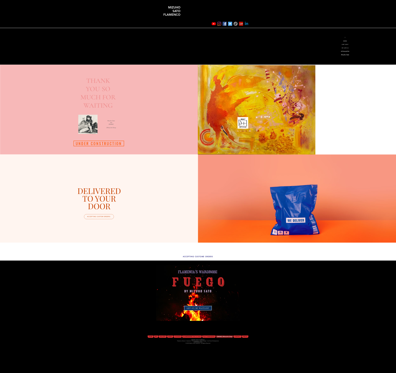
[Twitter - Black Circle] (238, 21)
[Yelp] (241, 24)
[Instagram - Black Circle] (244, 21)
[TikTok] (236, 24)
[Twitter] (230, 24)
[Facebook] (225, 24)
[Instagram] (219, 24)
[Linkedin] (247, 24)
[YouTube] (214, 24)
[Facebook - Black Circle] (233, 21)
